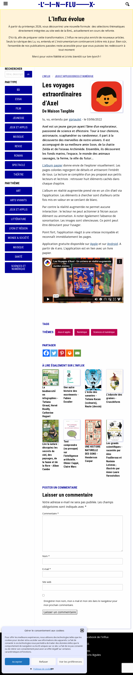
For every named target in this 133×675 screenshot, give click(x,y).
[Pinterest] (61, 353)
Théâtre (18, 174)
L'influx (46, 76)
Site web (46, 581)
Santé (18, 256)
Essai (18, 99)
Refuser (43, 661)
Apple (94, 244)
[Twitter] (54, 353)
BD (18, 89)
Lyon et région (18, 228)
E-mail (46, 569)
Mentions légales (90, 655)
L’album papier (52, 165)
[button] (82, 630)
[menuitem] (48, 76)
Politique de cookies (42, 669)
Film (18, 108)
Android (112, 244)
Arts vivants (18, 200)
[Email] (77, 353)
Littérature (18, 219)
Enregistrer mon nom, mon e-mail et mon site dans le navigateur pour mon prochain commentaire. (80, 603)
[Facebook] (46, 353)
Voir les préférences (70, 661)
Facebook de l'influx (96, 637)
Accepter (17, 661)
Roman (18, 155)
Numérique (82, 332)
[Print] (69, 353)
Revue (18, 146)
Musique (18, 136)
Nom (46, 556)
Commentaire (50, 513)
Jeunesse (18, 118)
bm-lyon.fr (93, 56)
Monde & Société (18, 237)
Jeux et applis (18, 127)
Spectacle (18, 165)
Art (18, 190)
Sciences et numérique (18, 267)
